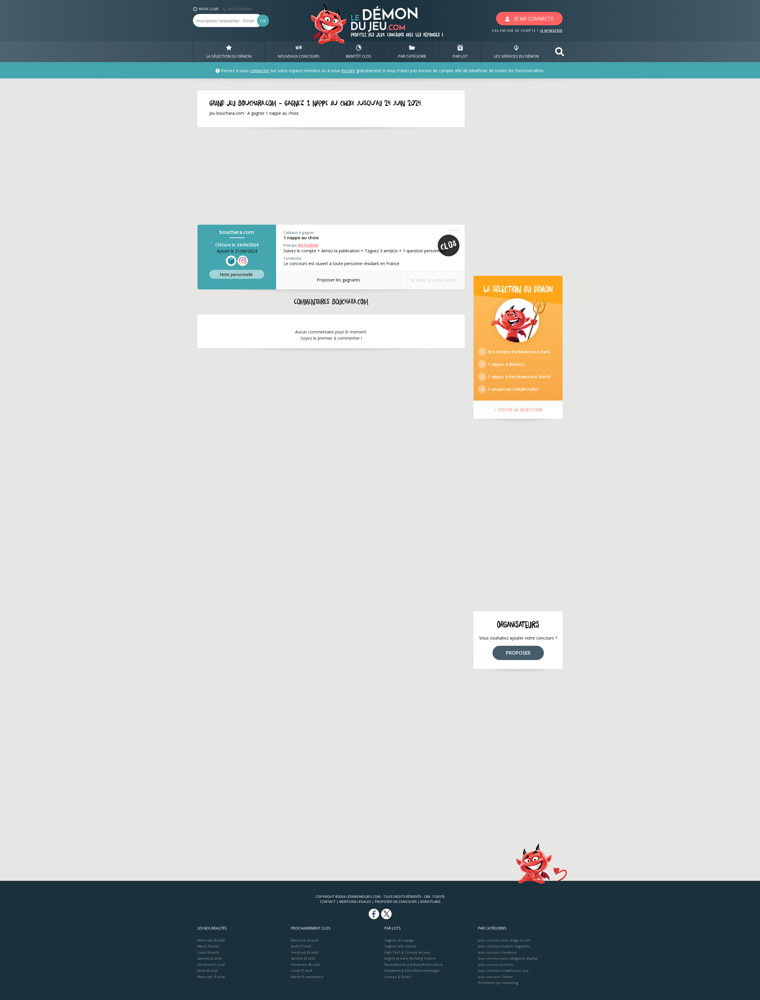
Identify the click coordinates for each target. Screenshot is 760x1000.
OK (263, 20)
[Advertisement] (331, 176)
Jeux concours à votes (495, 964)
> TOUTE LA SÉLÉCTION (518, 409)
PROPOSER (518, 653)
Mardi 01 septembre (307, 976)
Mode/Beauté (395, 964)
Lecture (390, 976)
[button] (559, 52)
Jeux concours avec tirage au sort (504, 940)
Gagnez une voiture (400, 946)
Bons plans (430, 901)
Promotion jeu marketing (498, 982)
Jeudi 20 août (207, 970)
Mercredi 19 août (211, 976)
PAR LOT (460, 56)
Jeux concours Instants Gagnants (503, 946)
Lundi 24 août (208, 952)
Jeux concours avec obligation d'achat (508, 958)
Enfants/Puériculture (426, 964)
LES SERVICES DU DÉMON (516, 56)
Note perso (236, 274)
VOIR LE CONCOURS (435, 280)
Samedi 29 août (303, 958)
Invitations (392, 970)
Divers (406, 976)
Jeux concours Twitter (495, 976)
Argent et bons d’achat (402, 958)
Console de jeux (417, 952)
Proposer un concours (396, 901)
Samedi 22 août (209, 958)
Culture (430, 958)
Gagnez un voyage (399, 940)
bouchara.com (236, 232)
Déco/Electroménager (422, 970)
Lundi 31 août (301, 970)
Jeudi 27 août (301, 946)
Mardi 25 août (208, 946)
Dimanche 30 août (305, 964)
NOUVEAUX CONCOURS (298, 56)
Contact (327, 901)
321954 (453, 229)
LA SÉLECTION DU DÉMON (228, 56)
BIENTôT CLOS (358, 56)
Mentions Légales (355, 901)
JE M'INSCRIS (551, 30)
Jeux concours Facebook (497, 952)
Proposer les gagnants (338, 280)
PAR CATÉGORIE (412, 56)
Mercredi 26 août (211, 940)
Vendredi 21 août (211, 964)
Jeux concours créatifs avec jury (503, 970)
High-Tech (392, 952)
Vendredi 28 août (304, 952)
